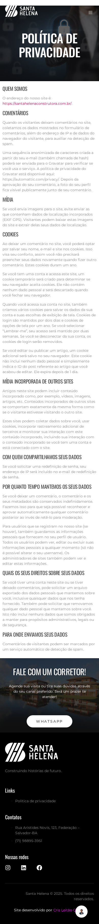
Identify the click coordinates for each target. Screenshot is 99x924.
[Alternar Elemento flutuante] (81, 911)
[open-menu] (91, 12)
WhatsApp (49, 721)
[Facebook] (39, 867)
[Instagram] (8, 867)
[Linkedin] (23, 867)
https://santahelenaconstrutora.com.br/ (37, 103)
